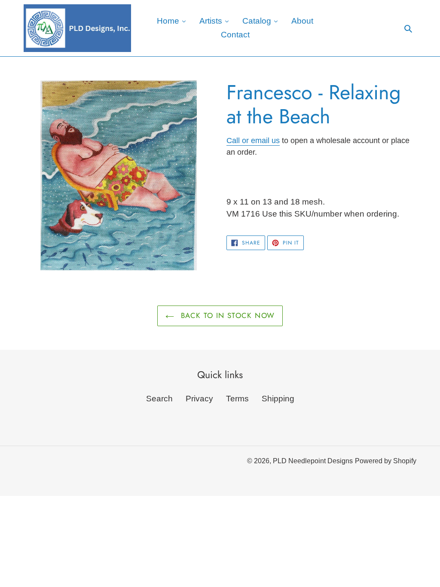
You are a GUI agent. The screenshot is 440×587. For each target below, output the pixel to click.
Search (159, 398)
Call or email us (253, 140)
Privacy (199, 398)
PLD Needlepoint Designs (313, 461)
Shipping (278, 398)
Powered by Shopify (385, 461)
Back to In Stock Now (226, 315)
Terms (237, 398)
